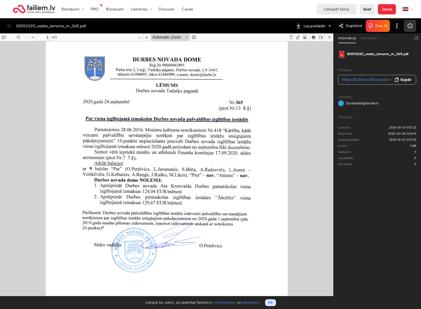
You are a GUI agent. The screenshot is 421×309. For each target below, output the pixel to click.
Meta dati (345, 117)
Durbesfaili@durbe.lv (362, 103)
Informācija (347, 38)
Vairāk (397, 26)
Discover (167, 9)
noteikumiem (224, 302)
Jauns (387, 9)
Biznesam (115, 9)
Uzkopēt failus (336, 9)
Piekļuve (344, 70)
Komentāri (369, 38)
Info (410, 26)
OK (270, 302)
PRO (95, 9)
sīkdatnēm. (251, 302)
